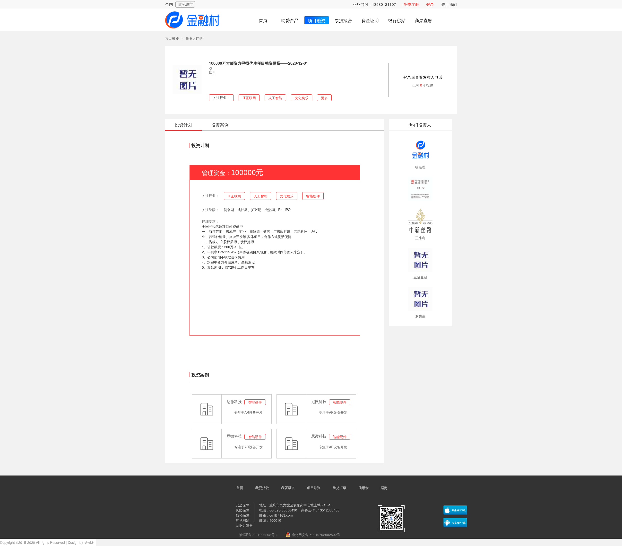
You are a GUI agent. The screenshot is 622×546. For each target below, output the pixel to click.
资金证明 (370, 20)
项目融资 (316, 20)
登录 (430, 4)
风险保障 (242, 510)
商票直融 (423, 20)
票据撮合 (343, 20)
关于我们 (449, 4)
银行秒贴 (397, 20)
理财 (384, 487)
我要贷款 (262, 487)
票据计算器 (244, 525)
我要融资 (288, 487)
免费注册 (411, 4)
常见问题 (242, 520)
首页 (263, 20)
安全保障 (242, 504)
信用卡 (363, 487)
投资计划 (183, 124)
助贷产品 (290, 20)
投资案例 (220, 124)
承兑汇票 (339, 487)
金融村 (90, 542)
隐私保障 (242, 515)
